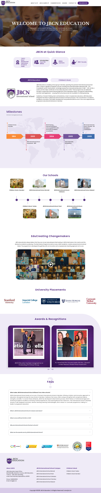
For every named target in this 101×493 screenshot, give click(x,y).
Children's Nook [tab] (65, 80)
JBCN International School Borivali (45, 471)
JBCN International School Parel (45, 473)
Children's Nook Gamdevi (73, 473)
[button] (49, 369)
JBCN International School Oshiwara (46, 476)
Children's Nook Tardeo (72, 471)
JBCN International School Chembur (46, 479)
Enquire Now (83, 3)
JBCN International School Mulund (45, 481)
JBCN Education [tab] (34, 80)
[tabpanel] (50, 93)
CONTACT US (72, 3)
